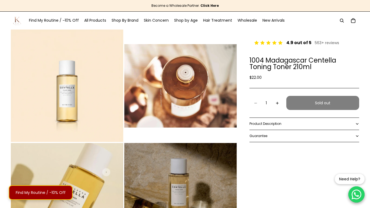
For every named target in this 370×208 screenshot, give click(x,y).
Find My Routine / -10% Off (41, 192)
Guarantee (258, 136)
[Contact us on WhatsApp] (356, 194)
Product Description (265, 123)
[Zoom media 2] (180, 86)
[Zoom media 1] (67, 86)
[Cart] (353, 21)
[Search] (342, 21)
